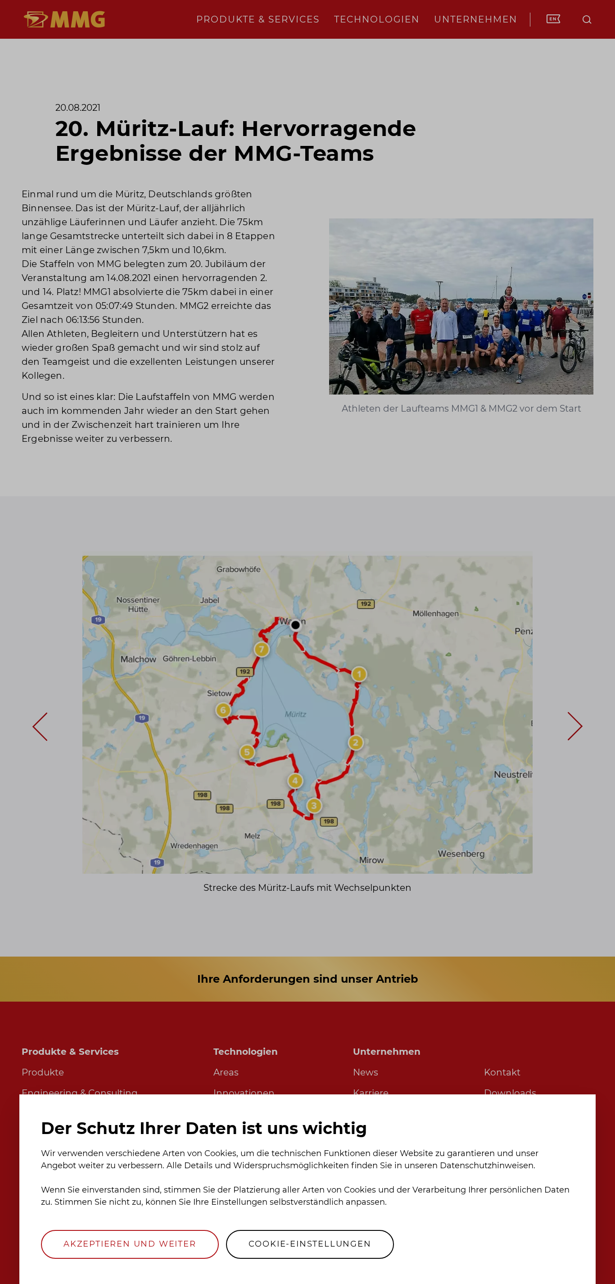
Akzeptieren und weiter (129, 1244)
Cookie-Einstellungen (310, 1244)
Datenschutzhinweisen (487, 1166)
